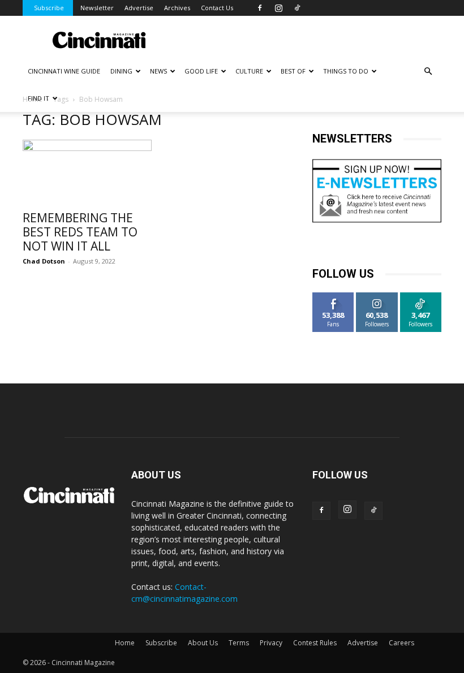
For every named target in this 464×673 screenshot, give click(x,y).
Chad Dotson (44, 261)
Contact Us (217, 7)
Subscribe (49, 7)
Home (125, 643)
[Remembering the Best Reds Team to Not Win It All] (87, 172)
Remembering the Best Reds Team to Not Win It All (80, 232)
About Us (203, 643)
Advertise (138, 7)
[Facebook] (259, 8)
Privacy (271, 643)
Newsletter (97, 7)
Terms (239, 643)
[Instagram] (278, 8)
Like (333, 296)
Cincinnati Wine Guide (64, 71)
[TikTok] (297, 8)
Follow (377, 296)
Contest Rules (315, 643)
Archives (177, 7)
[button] (427, 71)
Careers (401, 643)
